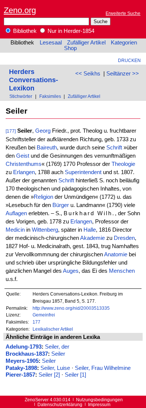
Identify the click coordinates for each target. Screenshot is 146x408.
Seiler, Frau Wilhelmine (103, 368)
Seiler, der (57, 347)
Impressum (99, 404)
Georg (43, 131)
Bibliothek (24, 31)
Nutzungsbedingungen (99, 399)
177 (36, 321)
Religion (43, 197)
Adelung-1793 (24, 347)
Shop (70, 48)
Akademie (92, 238)
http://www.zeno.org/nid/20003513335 (71, 308)
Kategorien (124, 43)
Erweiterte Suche (123, 13)
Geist (22, 156)
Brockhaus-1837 (27, 354)
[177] (11, 131)
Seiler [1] (75, 375)
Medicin (15, 230)
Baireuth (47, 148)
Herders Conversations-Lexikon (33, 80)
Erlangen (24, 172)
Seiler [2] (49, 375)
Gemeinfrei (44, 314)
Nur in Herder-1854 (70, 31)
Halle (89, 230)
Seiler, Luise (55, 368)
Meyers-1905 (22, 361)
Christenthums (24, 164)
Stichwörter (20, 96)
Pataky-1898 (21, 368)
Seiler (58, 354)
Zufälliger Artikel (86, 43)
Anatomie (115, 254)
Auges (71, 271)
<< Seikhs (87, 74)
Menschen (122, 271)
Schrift (114, 148)
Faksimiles (50, 96)
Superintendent (83, 172)
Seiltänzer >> (122, 74)
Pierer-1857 (20, 375)
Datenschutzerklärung (59, 404)
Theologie (123, 164)
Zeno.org (20, 10)
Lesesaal (51, 43)
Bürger (60, 205)
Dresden (124, 238)
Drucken (129, 60)
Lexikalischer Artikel (53, 329)
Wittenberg (45, 230)
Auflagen (16, 213)
